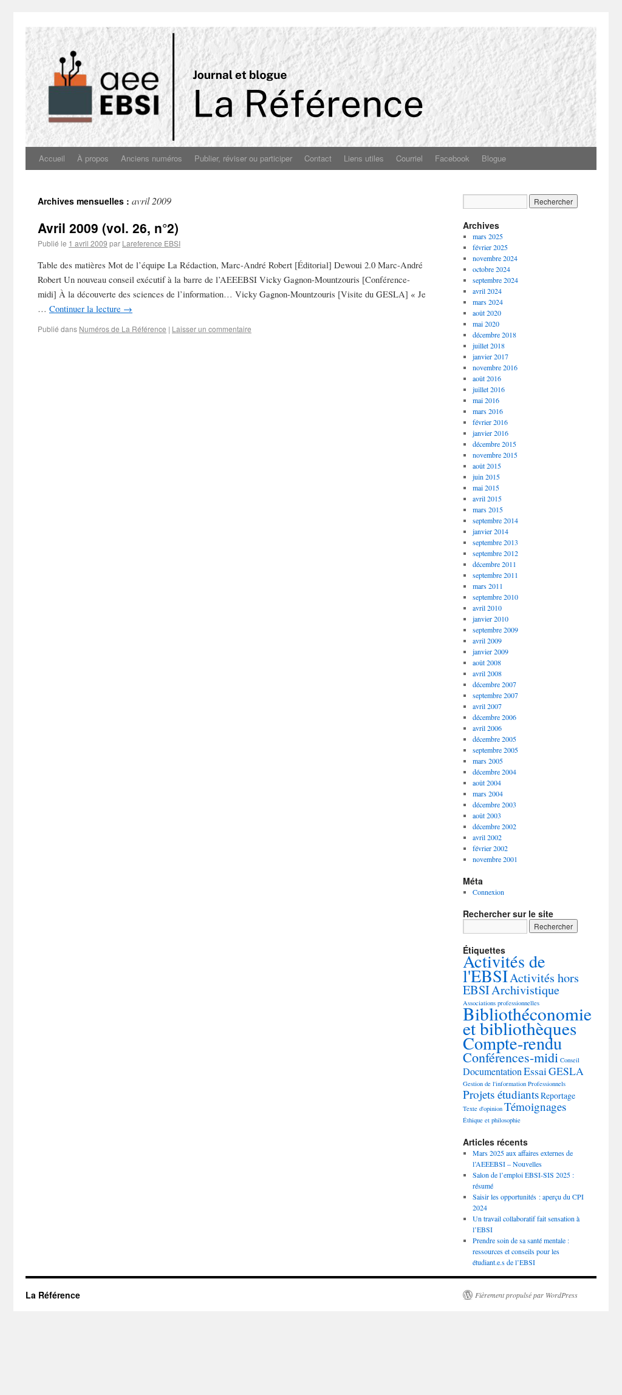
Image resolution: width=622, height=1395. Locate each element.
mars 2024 (488, 302)
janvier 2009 (490, 651)
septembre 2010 (495, 597)
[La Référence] (311, 79)
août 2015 (487, 465)
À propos (93, 158)
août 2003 (487, 815)
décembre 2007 (494, 684)
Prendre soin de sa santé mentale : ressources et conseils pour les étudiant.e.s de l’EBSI (521, 1251)
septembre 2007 (495, 695)
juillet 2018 (489, 345)
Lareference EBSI (151, 243)
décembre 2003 (494, 804)
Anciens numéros (151, 158)
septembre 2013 (495, 542)
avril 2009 (487, 640)
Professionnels (547, 1083)
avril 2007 (487, 706)
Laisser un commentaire (211, 329)
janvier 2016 (490, 433)
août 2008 (487, 662)
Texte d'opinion (482, 1108)
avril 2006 (487, 728)
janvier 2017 (490, 356)
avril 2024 (487, 291)
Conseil (569, 1060)
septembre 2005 (495, 750)
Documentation (492, 1071)
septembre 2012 (495, 553)
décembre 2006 (494, 717)
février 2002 (490, 848)
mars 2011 (488, 586)
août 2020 (487, 312)
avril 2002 (487, 837)
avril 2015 (487, 498)
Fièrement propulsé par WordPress (526, 1295)
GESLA (566, 1071)
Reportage (558, 1095)
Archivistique (525, 990)
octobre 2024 (491, 269)
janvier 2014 (490, 531)
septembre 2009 (495, 629)
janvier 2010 (490, 618)
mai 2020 (486, 323)
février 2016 (490, 422)
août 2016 (487, 378)
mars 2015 (488, 509)
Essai (535, 1071)
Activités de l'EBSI (504, 968)
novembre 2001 (495, 859)
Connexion (488, 892)
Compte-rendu (512, 1042)
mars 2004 (488, 793)
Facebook (452, 158)
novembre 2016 (495, 367)
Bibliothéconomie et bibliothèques (527, 1021)
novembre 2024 (495, 258)
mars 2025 (488, 236)
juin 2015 (486, 476)
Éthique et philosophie (492, 1120)
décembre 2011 (494, 564)
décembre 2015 (494, 444)
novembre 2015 (495, 455)
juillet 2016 (489, 389)
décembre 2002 (494, 826)
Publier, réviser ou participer (243, 158)
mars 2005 (488, 760)
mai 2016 (486, 400)
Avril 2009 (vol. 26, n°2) (108, 228)
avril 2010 (487, 608)
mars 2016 (488, 411)
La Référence (53, 1295)
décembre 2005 (494, 739)
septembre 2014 (495, 520)
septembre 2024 (495, 280)
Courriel (409, 158)
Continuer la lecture (90, 308)
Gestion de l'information (494, 1083)
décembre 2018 (494, 334)
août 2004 (487, 782)
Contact (318, 158)
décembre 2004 (494, 771)
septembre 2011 (495, 575)
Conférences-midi (510, 1057)
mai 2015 (486, 487)
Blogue (494, 158)
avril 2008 (487, 673)
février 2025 (490, 247)
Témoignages (535, 1106)
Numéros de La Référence (122, 329)
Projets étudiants (501, 1094)
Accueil (52, 158)
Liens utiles (364, 158)
